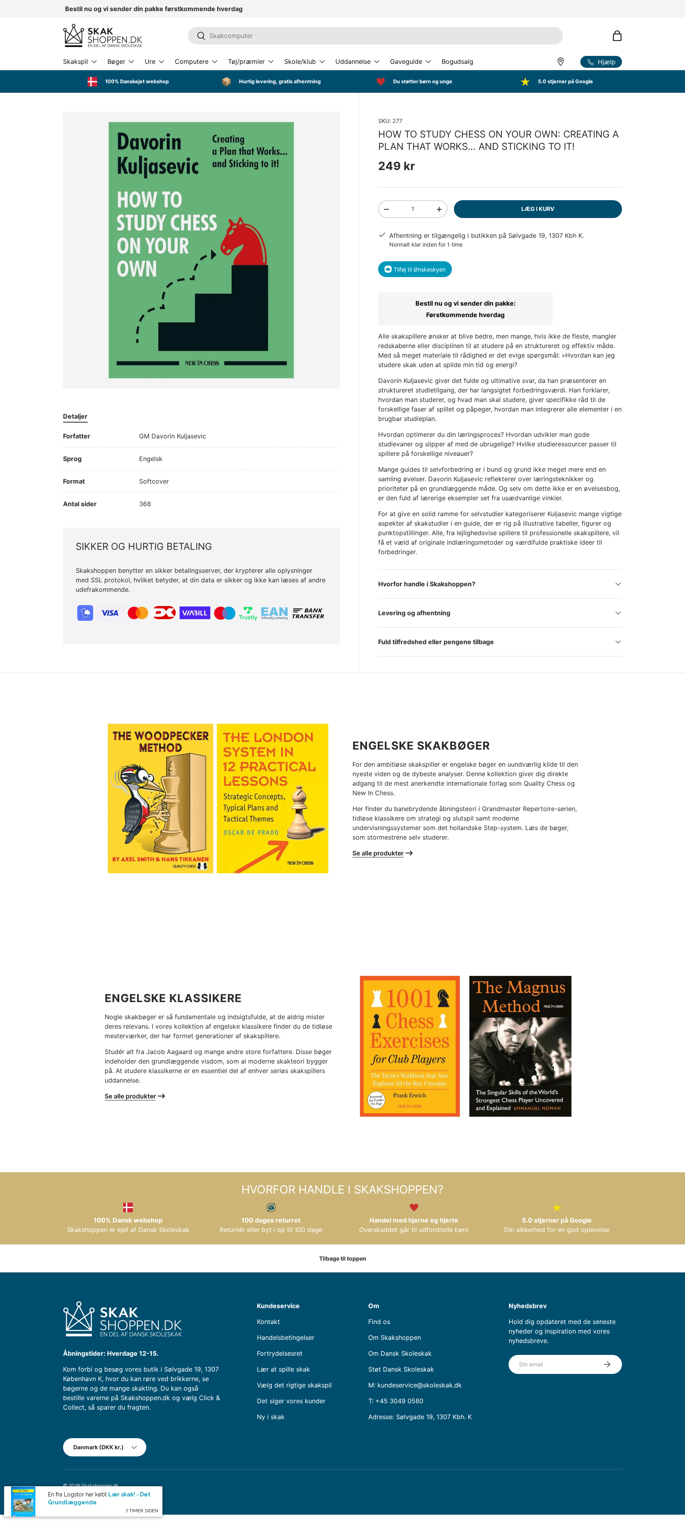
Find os (379, 1322)
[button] (617, 35)
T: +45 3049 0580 (395, 1401)
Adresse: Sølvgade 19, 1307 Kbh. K (420, 1417)
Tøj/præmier (246, 61)
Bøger (116, 61)
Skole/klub (300, 61)
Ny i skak (271, 1417)
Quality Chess (544, 783)
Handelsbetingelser (285, 1337)
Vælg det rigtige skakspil (294, 1385)
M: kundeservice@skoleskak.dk (415, 1385)
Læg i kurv (538, 208)
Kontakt (268, 1322)
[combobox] (375, 35)
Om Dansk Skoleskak (400, 1353)
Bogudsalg (457, 61)
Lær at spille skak (283, 1369)
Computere (192, 61)
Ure (150, 61)
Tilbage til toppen (342, 1258)
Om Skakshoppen (394, 1337)
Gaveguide (406, 61)
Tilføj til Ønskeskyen (420, 269)
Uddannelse (353, 61)
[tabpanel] (201, 470)
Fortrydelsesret (279, 1353)
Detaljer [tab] (75, 416)
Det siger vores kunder (291, 1401)
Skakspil (75, 61)
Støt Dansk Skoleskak (401, 1369)
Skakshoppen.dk (100, 1485)
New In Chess (372, 793)
